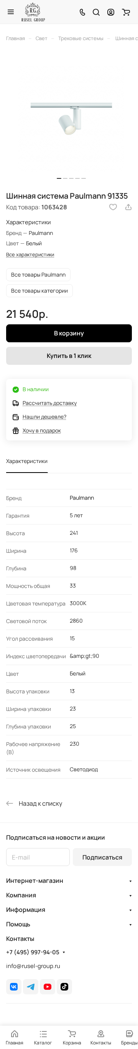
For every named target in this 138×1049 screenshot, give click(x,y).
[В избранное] (113, 207)
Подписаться (102, 857)
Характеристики (27, 461)
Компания (21, 895)
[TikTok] (64, 986)
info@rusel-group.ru (33, 966)
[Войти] (110, 12)
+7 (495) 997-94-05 (32, 952)
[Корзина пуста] (126, 12)
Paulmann (82, 497)
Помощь (18, 924)
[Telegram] (30, 986)
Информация (25, 909)
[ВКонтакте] (13, 986)
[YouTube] (47, 986)
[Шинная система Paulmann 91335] (71, 119)
